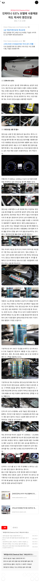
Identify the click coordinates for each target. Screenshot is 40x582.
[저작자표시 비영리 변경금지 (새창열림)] (15, 527)
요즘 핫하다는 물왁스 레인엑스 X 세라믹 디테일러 (14, 541)
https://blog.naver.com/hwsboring (15, 27)
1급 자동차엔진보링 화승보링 (14, 30)
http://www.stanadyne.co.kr (12, 41)
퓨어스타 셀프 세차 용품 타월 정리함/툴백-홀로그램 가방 (19, 561)
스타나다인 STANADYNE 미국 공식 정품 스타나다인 (19, 44)
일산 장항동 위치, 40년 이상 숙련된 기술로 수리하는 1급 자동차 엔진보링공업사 (19, 33)
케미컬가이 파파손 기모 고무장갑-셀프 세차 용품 (14, 544)
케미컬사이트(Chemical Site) (20, 10)
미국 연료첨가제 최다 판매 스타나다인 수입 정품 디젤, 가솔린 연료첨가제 (19, 47)
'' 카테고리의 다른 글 (15, 532)
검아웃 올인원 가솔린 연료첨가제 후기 (12, 536)
